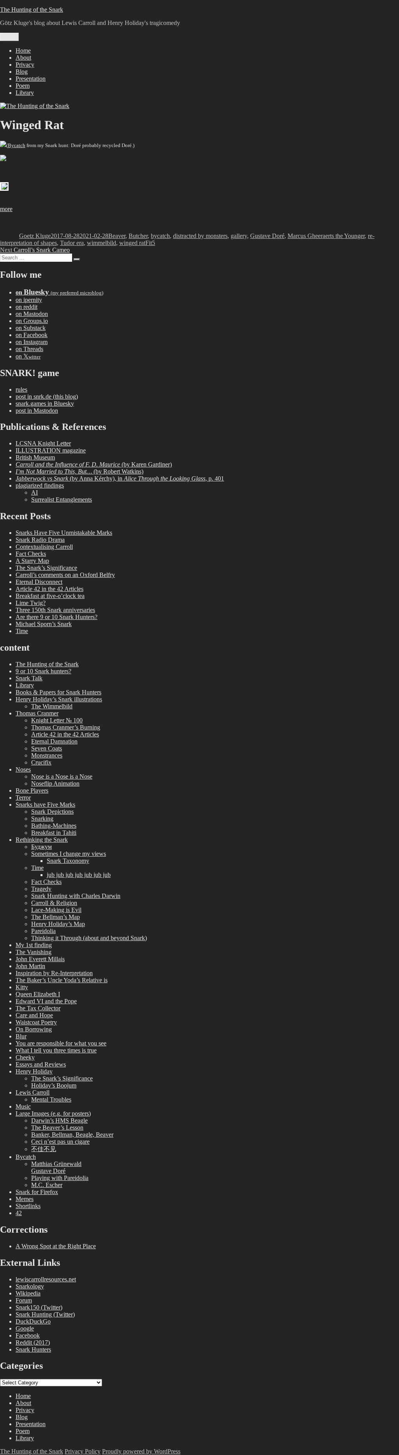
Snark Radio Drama (40, 539)
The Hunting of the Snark (31, 9)
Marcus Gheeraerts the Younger (326, 235)
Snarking (42, 818)
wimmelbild (101, 243)
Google (25, 1328)
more (6, 209)
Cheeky (25, 1057)
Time (22, 631)
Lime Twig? (31, 603)
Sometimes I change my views (68, 853)
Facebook (28, 1335)
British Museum (35, 457)
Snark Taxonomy (68, 860)
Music (23, 1106)
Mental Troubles (51, 1099)
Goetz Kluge (35, 235)
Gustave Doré (267, 235)
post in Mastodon (37, 410)
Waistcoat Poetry (36, 1022)
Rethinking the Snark (42, 839)
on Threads (29, 349)
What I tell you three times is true (56, 1050)
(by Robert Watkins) (79, 471)
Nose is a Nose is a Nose (61, 776)
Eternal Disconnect (39, 581)
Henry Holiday (34, 1071)
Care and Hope (34, 1015)
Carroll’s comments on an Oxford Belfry (65, 574)
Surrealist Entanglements (61, 499)
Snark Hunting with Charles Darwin (75, 896)
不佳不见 (43, 1149)
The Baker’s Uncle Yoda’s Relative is (62, 980)
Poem (23, 85)
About (23, 57)
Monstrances (46, 755)
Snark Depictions (52, 811)
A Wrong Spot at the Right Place (56, 1246)
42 (19, 1213)
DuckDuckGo (33, 1321)
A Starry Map (32, 560)
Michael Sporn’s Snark (44, 624)
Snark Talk (29, 678)
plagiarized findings (40, 485)
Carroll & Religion (54, 903)
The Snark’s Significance (46, 567)
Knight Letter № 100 (57, 720)
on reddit (26, 306)
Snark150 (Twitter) (39, 1307)
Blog (22, 71)
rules (21, 389)
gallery (239, 235)
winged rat (132, 243)
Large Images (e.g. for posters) (53, 1113)
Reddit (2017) (33, 1342)
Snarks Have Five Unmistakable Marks (64, 532)
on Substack (31, 328)
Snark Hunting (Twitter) (45, 1314)
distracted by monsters (200, 235)
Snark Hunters (33, 1349)
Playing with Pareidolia (59, 1178)
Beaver (116, 235)
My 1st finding (34, 945)
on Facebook (32, 335)
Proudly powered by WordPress (141, 1451)
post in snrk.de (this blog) (47, 396)
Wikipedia (28, 1293)
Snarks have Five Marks (45, 804)
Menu (9, 37)
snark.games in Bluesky (45, 403)
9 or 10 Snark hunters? (43, 671)
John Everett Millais (40, 959)
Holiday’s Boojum (53, 1085)
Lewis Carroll (32, 1092)
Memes (25, 1199)
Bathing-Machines (53, 825)
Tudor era (72, 243)
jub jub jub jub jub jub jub (79, 874)
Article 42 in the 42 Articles (49, 589)
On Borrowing (34, 1029)
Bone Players (32, 790)
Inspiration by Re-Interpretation (54, 973)
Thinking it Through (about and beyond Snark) (89, 938)
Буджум (41, 846)
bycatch (160, 235)
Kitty (22, 987)
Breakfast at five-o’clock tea (50, 596)
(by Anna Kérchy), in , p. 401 (120, 478)
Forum (24, 1300)
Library (25, 92)
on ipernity (29, 299)
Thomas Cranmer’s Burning (65, 727)
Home (23, 50)
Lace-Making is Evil (56, 910)
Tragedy (41, 888)
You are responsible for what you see (61, 1043)
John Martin (30, 966)
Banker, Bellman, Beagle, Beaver (72, 1134)
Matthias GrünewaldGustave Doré (56, 1167)
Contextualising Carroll (44, 546)
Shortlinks (28, 1206)
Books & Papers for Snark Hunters (58, 692)
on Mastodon (32, 314)
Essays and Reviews (41, 1064)
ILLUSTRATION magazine (51, 450)
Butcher (138, 235)
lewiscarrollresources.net (46, 1279)
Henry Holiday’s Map (58, 924)
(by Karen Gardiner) (94, 464)
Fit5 (150, 243)
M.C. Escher (46, 1185)
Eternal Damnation (54, 741)
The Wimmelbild (51, 706)
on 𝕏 (28, 356)
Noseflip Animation (55, 783)
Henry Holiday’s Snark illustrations (59, 699)
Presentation (31, 78)
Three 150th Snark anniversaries (55, 610)
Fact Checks (31, 553)
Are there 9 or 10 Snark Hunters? (56, 617)
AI (34, 492)
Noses (23, 769)
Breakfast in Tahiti (53, 832)
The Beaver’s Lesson (57, 1127)
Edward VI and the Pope (46, 1001)
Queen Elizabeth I (38, 994)
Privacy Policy (83, 1451)
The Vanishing (33, 952)
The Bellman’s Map (55, 917)
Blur (21, 1036)
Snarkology (30, 1286)
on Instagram (32, 342)
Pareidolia (43, 931)
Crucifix (41, 762)
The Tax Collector (38, 1008)
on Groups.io (32, 321)
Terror (23, 797)
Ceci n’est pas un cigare (60, 1141)
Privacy (25, 64)
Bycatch (16, 145)
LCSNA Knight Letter (43, 443)
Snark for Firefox (37, 1192)
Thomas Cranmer (37, 713)
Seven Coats (46, 748)
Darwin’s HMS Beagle (59, 1120)
